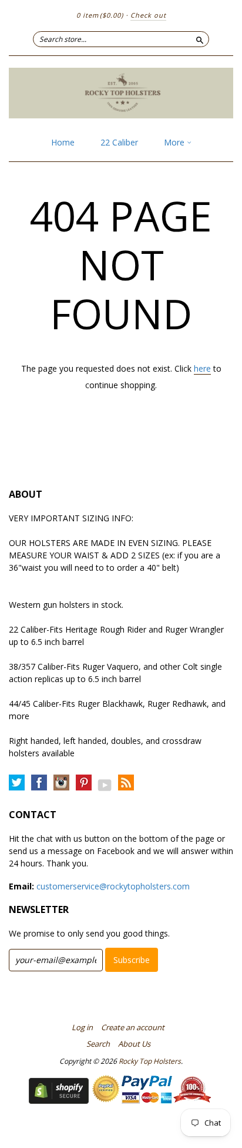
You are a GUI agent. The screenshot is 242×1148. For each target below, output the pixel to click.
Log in (82, 1027)
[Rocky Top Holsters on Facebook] (39, 783)
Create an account (132, 1027)
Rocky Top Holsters (150, 1061)
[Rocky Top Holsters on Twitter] (17, 783)
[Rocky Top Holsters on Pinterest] (84, 783)
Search (98, 1044)
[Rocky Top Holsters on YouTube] (105, 785)
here (202, 368)
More (175, 142)
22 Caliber (119, 142)
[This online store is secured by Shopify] (59, 1100)
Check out (148, 15)
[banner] (121, 93)
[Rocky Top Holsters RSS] (126, 783)
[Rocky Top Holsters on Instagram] (61, 783)
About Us (134, 1044)
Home (63, 142)
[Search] (199, 38)
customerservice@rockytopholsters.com (113, 886)
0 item (99, 15)
